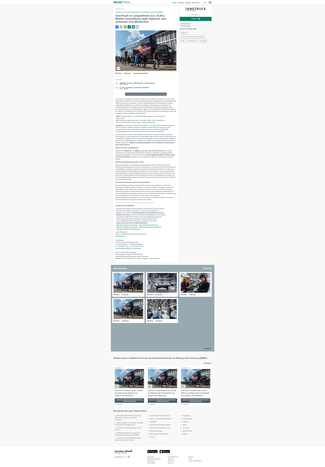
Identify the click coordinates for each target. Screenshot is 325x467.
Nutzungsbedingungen (154, 459)
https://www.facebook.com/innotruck (127, 225)
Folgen (194, 19)
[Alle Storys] (195, 11)
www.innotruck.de (120, 236)
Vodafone (186, 421)
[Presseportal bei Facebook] (123, 457)
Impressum (150, 457)
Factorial (152, 437)
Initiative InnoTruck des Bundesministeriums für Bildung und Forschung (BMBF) (139, 12)
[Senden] (137, 27)
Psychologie (203, 40)
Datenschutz (151, 461)
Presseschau (187, 415)
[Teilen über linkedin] (133, 27)
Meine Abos (196, 2)
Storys (175, 2)
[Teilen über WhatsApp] (125, 27)
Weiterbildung (192, 40)
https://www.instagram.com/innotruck (127, 227)
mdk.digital (153, 421)
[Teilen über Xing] (129, 27)
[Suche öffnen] (205, 2)
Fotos (139, 122)
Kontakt (190, 457)
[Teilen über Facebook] (117, 27)
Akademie (171, 459)
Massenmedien (187, 431)
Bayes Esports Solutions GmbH (159, 434)
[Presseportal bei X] (125, 457)
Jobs (189, 459)
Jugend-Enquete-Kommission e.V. (160, 415)
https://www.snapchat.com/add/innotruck (128, 229)
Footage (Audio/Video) (148, 122)
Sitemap (170, 463)
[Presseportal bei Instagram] (128, 456)
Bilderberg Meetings (156, 431)
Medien (185, 434)
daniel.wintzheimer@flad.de (123, 248)
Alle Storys (194, 15)
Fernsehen (186, 428)
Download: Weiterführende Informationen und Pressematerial (146, 94)
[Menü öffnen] (210, 2)
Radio (184, 425)
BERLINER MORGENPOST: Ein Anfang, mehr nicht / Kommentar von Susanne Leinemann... (128, 417)
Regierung (184, 32)
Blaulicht (181, 2)
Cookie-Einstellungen (194, 461)
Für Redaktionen (173, 457)
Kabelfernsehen (187, 418)
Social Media (151, 463)
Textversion (171, 461)
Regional (188, 2)
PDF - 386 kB (137, 84)
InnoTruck (165, 127)
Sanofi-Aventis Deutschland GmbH (160, 425)
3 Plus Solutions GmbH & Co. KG (160, 428)
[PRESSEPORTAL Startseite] (121, 2)
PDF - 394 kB (134, 88)
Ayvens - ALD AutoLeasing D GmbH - (161, 418)
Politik (183, 40)
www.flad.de (137, 248)
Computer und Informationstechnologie (192, 36)
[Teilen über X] (121, 27)
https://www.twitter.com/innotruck (148, 225)
